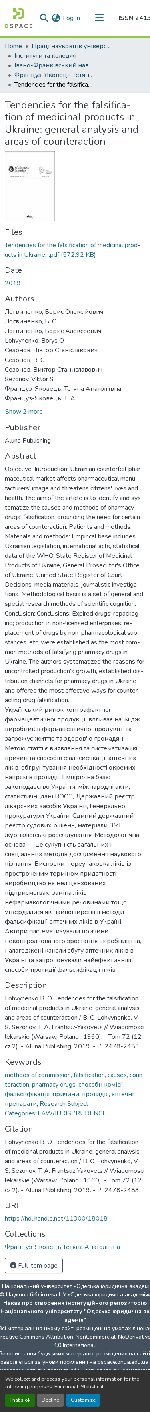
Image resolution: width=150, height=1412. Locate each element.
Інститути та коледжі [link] (45, 55)
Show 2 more (24, 411)
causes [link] (117, 1075)
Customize (83, 1400)
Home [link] (13, 46)
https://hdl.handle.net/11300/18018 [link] (56, 1218)
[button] (18, 18)
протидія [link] (95, 1094)
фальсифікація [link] (27, 1094)
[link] (75, 250)
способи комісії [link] (100, 1084)
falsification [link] (89, 1075)
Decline (50, 1400)
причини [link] (65, 1094)
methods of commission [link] (38, 1075)
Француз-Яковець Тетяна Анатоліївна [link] (54, 75)
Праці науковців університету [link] (72, 46)
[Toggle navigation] (99, 18)
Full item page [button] (37, 1265)
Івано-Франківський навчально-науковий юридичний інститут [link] (54, 65)
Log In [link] (71, 18)
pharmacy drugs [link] (54, 1084)
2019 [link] (13, 283)
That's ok (20, 1400)
